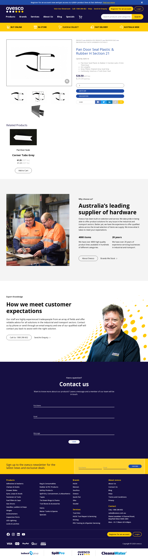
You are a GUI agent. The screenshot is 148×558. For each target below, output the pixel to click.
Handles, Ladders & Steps (16, 507)
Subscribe (135, 466)
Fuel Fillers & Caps (13, 500)
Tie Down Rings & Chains (50, 500)
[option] (23, 151)
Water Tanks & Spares (49, 511)
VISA (9, 543)
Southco (76, 490)
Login (139, 9)
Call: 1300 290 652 (79, 9)
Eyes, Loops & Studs (14, 494)
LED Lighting (11, 520)
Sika (74, 500)
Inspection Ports (13, 517)
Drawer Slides (11, 490)
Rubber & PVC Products (49, 487)
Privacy (111, 500)
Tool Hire (76, 513)
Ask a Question (83, 96)
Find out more (109, 2)
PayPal (25, 543)
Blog (110, 490)
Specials (43, 515)
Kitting (76, 520)
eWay (34, 543)
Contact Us (112, 487)
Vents (42, 508)
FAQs (90, 9)
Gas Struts (10, 504)
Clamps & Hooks (12, 487)
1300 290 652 (118, 510)
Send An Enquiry (100, 9)
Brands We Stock (107, 258)
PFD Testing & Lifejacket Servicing (86, 523)
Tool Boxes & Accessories (50, 504)
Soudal (75, 504)
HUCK (75, 483)
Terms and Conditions (117, 497)
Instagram (13, 534)
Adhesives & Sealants (14, 483)
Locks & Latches (12, 524)
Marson (76, 487)
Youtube (23, 534)
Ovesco (76, 494)
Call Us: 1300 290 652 (19, 337)
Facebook (8, 534)
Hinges (9, 510)
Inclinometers (11, 514)
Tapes (42, 497)
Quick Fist (77, 497)
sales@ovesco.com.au (117, 513)
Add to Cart (82, 91)
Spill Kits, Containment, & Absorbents (55, 494)
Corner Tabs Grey (23, 155)
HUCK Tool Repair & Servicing (84, 516)
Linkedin (18, 534)
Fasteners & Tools (13, 497)
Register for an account (121, 9)
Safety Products (46, 490)
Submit (74, 442)
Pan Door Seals (23, 150)
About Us (112, 483)
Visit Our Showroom (62, 9)
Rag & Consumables (48, 483)
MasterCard (17, 543)
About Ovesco (88, 258)
